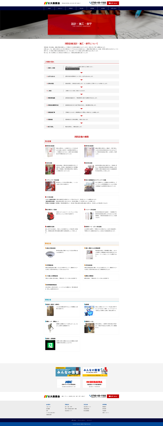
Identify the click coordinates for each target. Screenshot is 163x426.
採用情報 (92, 8)
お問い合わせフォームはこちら (72, 68)
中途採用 (104, 410)
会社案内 (103, 8)
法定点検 (81, 8)
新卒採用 (104, 408)
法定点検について (68, 410)
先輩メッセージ (106, 412)
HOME (49, 8)
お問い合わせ (113, 8)
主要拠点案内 (49, 414)
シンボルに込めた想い (50, 412)
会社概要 (48, 408)
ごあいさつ (60, 8)
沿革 (47, 410)
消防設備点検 (86, 408)
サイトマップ (89, 420)
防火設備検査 (86, 410)
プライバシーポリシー (81, 420)
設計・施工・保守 (68, 406)
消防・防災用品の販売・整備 (71, 408)
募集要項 (104, 406)
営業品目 (71, 8)
